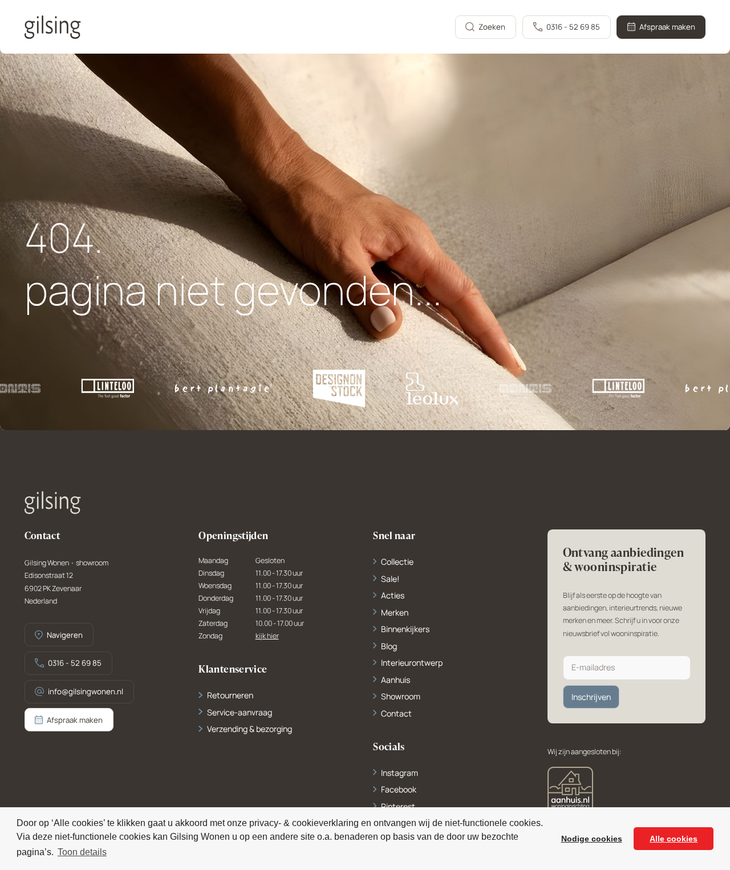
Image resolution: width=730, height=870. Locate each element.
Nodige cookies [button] (591, 838)
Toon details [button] (82, 852)
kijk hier (267, 636)
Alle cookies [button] (673, 838)
